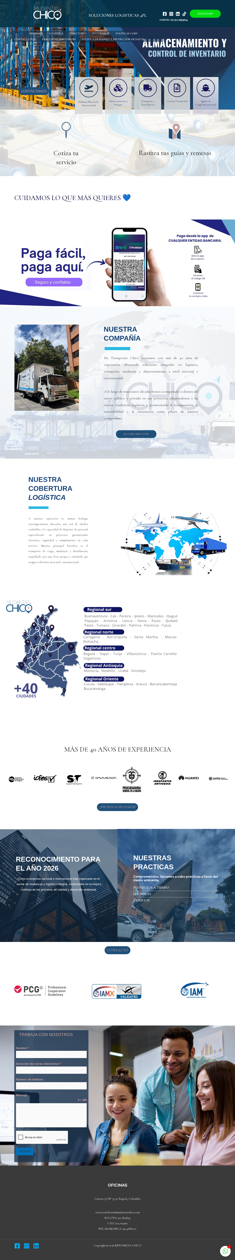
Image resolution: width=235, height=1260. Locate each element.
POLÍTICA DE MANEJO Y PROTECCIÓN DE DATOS (113, 39)
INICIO (18, 33)
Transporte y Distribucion (147, 103)
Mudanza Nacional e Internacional (88, 103)
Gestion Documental (177, 101)
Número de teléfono (29, 1079)
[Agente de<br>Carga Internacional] (206, 88)
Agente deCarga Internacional (206, 103)
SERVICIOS (36, 33)
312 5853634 (181, 19)
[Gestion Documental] (177, 88)
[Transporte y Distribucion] (148, 88)
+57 (172, 19)
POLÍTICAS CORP (126, 33)
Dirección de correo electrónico (38, 1063)
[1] (225, 1253)
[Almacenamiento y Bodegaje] (118, 88)
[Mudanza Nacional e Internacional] (88, 88)
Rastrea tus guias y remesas (175, 153)
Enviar (24, 1151)
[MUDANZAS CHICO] (46, 13)
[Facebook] (165, 14)
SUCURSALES (100, 33)
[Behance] (184, 14)
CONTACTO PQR (25, 39)
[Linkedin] (178, 14)
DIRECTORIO (78, 33)
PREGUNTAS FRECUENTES (59, 39)
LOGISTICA (56, 33)
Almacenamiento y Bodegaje (118, 103)
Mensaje (21, 1095)
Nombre (22, 1048)
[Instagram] (171, 14)
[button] (205, 14)
